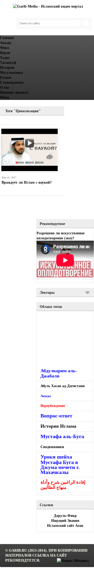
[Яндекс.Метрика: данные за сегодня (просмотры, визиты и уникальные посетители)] (73, 560)
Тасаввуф (8, 63)
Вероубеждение (52, 406)
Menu (4, 97)
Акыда (5, 43)
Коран (5, 53)
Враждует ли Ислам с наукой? (27, 182)
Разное (5, 78)
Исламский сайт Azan (65, 526)
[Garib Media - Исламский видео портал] (48, 6)
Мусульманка (11, 73)
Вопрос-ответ (56, 416)
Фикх (4, 48)
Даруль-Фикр (65, 516)
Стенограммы (12, 82)
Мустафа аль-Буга (62, 436)
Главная (7, 38)
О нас (4, 87)
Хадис (5, 58)
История (7, 68)
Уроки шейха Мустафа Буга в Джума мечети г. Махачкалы (60, 464)
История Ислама (58, 426)
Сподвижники (52, 447)
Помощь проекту (14, 92)
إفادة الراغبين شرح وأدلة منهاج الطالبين (62, 485)
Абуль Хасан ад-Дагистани (62, 386)
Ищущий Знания (65, 521)
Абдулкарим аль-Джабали (58, 373)
